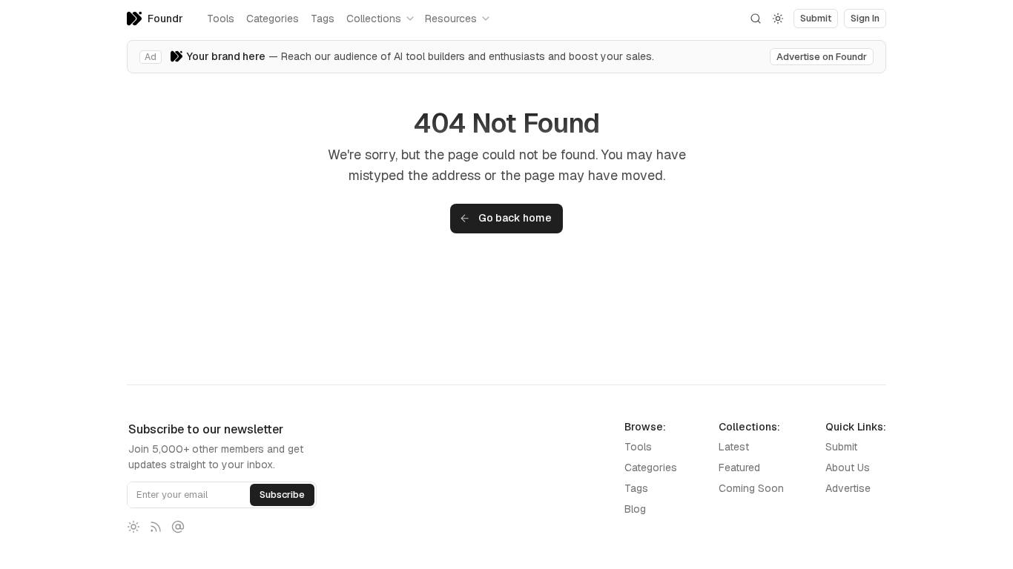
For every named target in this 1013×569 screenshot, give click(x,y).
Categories (272, 18)
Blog (635, 509)
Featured (739, 467)
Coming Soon (751, 488)
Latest (734, 446)
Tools (220, 18)
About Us (847, 467)
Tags (322, 18)
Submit (841, 446)
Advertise (848, 488)
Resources (451, 18)
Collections (373, 18)
